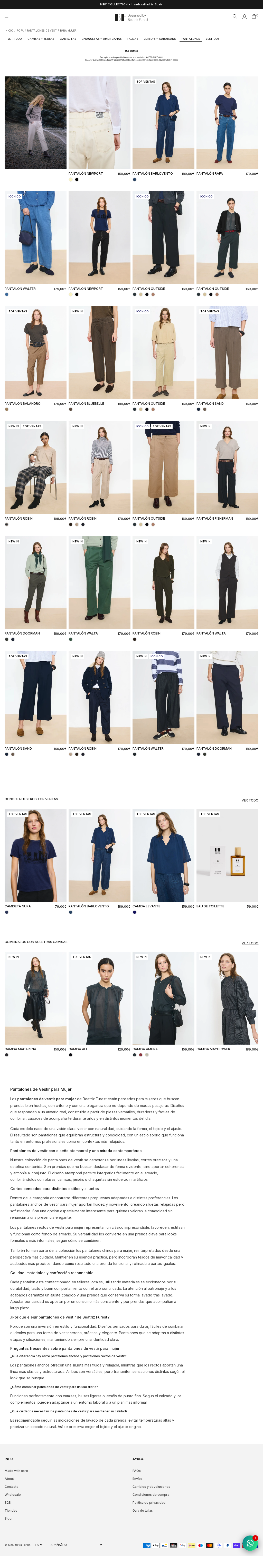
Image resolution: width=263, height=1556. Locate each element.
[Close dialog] (225, 715)
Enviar (182, 829)
